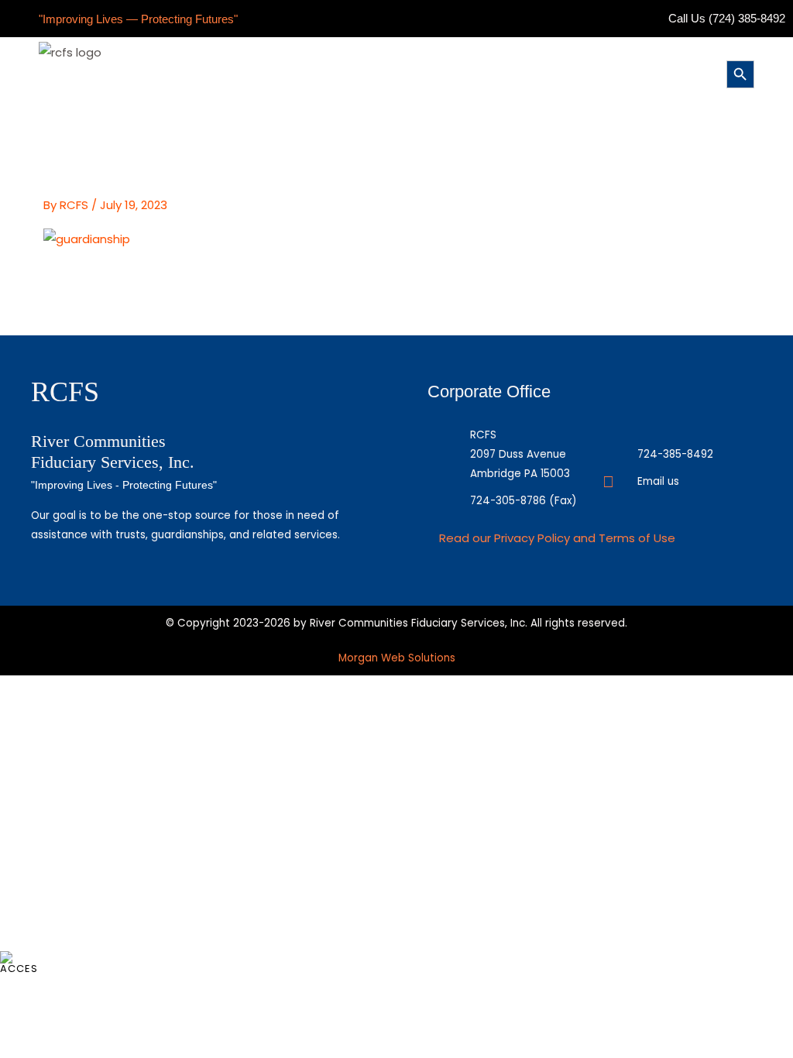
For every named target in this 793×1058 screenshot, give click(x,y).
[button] (392, 72)
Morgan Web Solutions (396, 658)
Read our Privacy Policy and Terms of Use (557, 538)
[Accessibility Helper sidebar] (18, 962)
